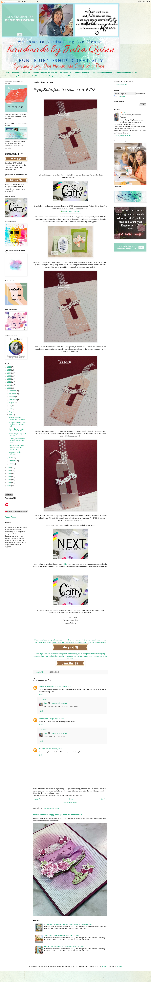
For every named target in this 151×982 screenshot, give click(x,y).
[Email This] (50, 672)
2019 (9, 388)
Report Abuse (10, 517)
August (12, 403)
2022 (9, 379)
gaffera (104, 966)
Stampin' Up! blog (122, 85)
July (10, 406)
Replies (43, 699)
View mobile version (70, 803)
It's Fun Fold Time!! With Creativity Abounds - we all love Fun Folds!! (68, 924)
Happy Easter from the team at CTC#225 (16, 430)
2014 (9, 480)
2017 (9, 470)
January (12, 464)
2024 (9, 373)
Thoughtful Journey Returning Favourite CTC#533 (61, 935)
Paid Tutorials (37, 76)
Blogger (119, 966)
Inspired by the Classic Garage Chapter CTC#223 (17, 447)
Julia (45, 703)
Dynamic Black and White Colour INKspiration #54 (17, 424)
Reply (41, 695)
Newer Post (38, 799)
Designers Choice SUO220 (15, 453)
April (11, 415)
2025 (9, 370)
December (13, 391)
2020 (9, 385)
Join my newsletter (82, 72)
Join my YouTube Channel (103, 72)
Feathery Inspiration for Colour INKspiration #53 (17, 440)
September (13, 400)
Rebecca (42, 749)
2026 (9, 367)
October (12, 397)
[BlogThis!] (52, 672)
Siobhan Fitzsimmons (46, 686)
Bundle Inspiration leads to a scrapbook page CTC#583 (64, 946)
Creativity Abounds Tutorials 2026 (58, 76)
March (11, 458)
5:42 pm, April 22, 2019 (57, 719)
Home (7, 72)
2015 (9, 477)
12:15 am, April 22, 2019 (62, 686)
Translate (122, 96)
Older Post (103, 799)
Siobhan (65, 564)
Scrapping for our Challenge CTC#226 (17, 418)
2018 (9, 467)
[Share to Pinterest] (58, 672)
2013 (9, 482)
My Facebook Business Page (127, 72)
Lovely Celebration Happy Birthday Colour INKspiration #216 (57, 815)
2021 (9, 382)
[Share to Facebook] (56, 672)
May (10, 412)
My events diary (66, 72)
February (12, 461)
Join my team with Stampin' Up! (45, 72)
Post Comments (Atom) (51, 808)
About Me (16, 72)
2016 (9, 473)
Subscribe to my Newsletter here (17, 76)
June (11, 409)
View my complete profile (122, 136)
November (13, 394)
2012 (9, 486)
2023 (9, 376)
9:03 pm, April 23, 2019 (59, 703)
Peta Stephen (43, 719)
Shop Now (26, 72)
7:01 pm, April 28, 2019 (53, 749)
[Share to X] (54, 672)
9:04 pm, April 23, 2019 (59, 733)
